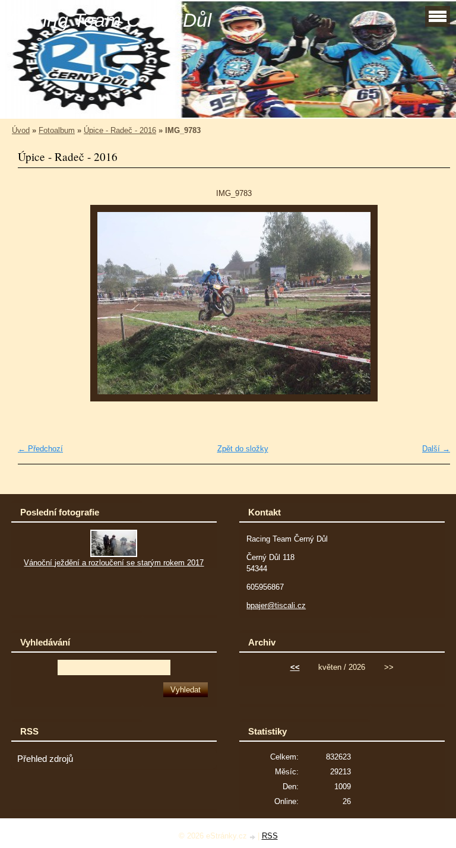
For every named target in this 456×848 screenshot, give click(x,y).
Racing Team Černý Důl (110, 20)
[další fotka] (430, 303)
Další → (436, 448)
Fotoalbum (57, 130)
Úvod (21, 130)
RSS (270, 835)
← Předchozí (40, 448)
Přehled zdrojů (45, 759)
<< (295, 667)
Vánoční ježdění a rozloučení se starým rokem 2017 (114, 562)
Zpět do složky (242, 448)
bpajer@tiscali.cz (276, 605)
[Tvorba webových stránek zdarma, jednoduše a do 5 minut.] (253, 837)
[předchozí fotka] (37, 303)
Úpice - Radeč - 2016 (120, 130)
